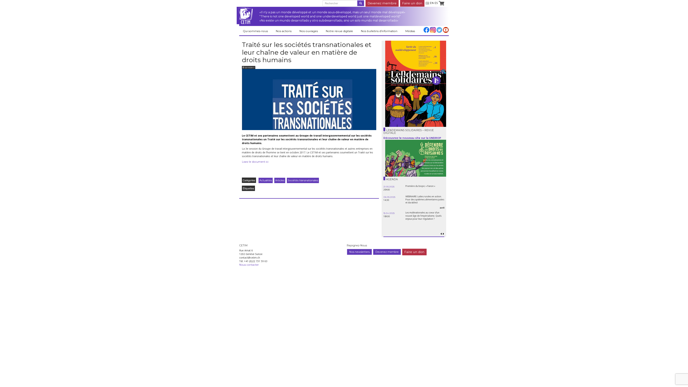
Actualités (265, 180)
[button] (443, 233)
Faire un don (412, 3)
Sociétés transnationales (303, 180)
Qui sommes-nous (255, 31)
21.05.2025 (388, 186)
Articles (279, 180)
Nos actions (284, 31)
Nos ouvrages (308, 31)
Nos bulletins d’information (379, 31)
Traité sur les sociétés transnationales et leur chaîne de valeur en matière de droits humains (306, 52)
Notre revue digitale (339, 31)
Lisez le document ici (255, 161)
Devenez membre (382, 3)
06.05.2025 (389, 197)
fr (427, 3)
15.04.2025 (389, 213)
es (436, 3)
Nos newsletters (359, 252)
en (432, 3)
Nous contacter (249, 264)
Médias (410, 31)
